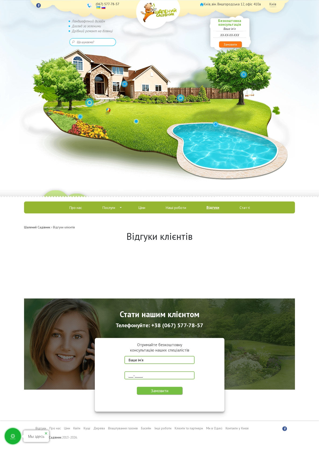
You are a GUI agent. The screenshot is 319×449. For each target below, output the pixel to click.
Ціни (141, 207)
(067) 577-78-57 (107, 4)
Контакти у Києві (237, 428)
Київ (272, 4)
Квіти (76, 428)
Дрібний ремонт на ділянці (92, 31)
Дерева (99, 428)
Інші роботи (162, 428)
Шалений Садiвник (48, 437)
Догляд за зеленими (86, 26)
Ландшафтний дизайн (88, 21)
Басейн (146, 428)
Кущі (87, 428)
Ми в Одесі (214, 428)
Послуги (108, 207)
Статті (245, 207)
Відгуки (212, 207)
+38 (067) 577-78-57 (177, 325)
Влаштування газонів (123, 428)
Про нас (75, 207)
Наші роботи (176, 207)
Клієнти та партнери (189, 428)
